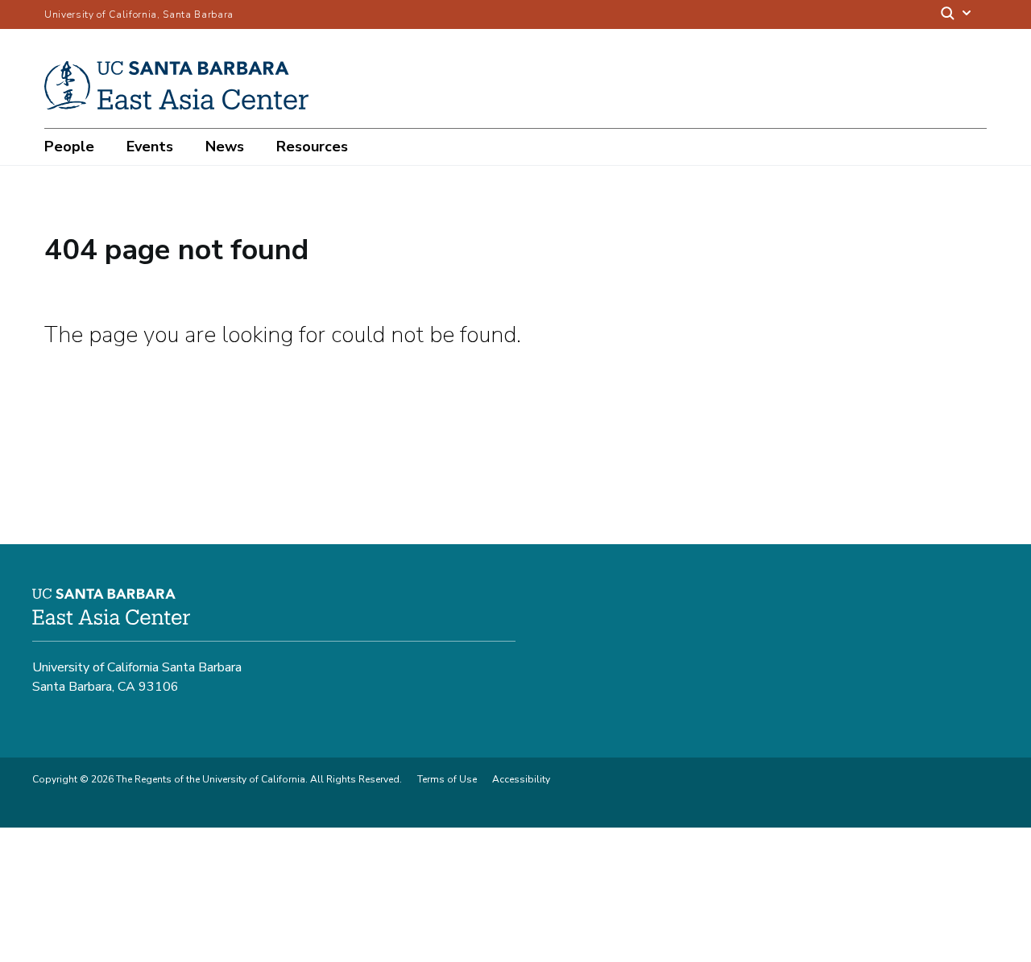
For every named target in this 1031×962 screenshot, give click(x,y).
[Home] (182, 105)
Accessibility (521, 779)
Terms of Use (447, 779)
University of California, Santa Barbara (139, 14)
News (224, 146)
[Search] (957, 15)
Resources (312, 146)
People (69, 146)
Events (149, 146)
